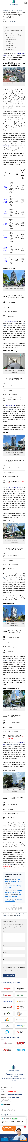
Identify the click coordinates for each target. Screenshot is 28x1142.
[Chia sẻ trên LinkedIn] (21, 908)
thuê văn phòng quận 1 (14, 487)
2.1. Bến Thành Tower (9, 37)
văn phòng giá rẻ (10, 405)
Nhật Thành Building (5, 201)
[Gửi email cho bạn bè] (15, 908)
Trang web (6, 960)
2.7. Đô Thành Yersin (9, 49)
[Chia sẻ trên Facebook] (9, 908)
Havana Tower (5, 236)
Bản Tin (5, 10)
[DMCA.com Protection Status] (5, 1104)
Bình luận (6, 931)
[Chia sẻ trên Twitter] (12, 908)
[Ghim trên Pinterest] (18, 908)
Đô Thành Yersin (5, 260)
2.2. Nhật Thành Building (10, 39)
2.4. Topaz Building (8, 43)
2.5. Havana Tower (8, 45)
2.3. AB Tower (7, 41)
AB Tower (5, 212)
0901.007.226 (12, 1092)
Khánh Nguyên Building (5, 249)
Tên (4, 945)
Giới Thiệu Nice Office (7, 1115)
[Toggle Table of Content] (21, 28)
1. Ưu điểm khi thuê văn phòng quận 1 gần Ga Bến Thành (13, 31)
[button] (2, 3)
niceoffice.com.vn (13, 1097)
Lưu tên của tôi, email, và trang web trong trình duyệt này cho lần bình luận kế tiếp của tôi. (14, 970)
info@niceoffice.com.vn (15, 1094)
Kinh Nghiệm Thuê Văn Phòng (14, 10)
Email (5, 952)
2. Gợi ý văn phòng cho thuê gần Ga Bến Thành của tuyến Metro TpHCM (13, 34)
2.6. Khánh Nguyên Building (10, 47)
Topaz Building (5, 223)
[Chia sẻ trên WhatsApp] (7, 908)
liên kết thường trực (19, 915)
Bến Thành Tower (5, 188)
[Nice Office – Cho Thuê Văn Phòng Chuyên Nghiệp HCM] (14, 3)
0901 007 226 (7, 867)
